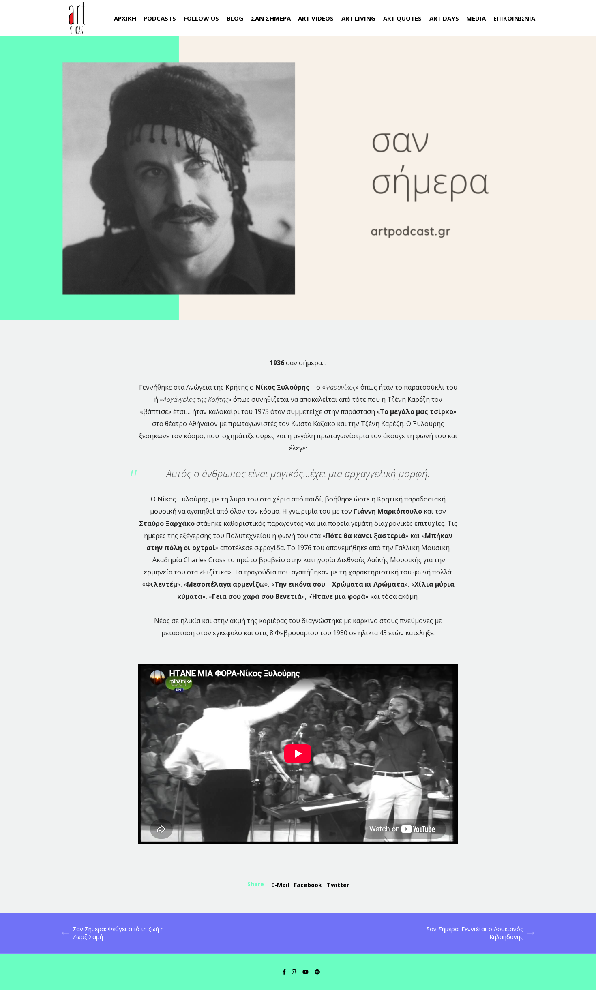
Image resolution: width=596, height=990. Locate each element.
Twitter (338, 885)
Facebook (308, 885)
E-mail (280, 885)
